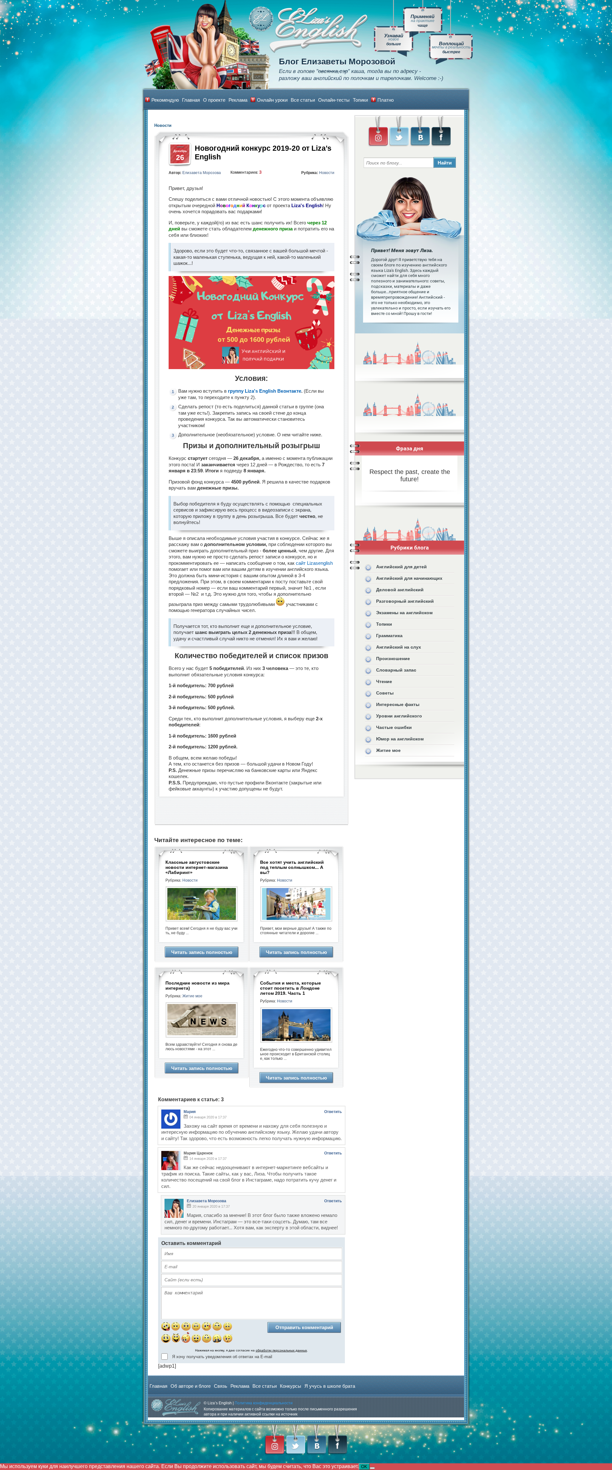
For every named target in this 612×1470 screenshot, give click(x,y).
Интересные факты (397, 704)
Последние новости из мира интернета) (197, 985)
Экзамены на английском (404, 612)
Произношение (393, 658)
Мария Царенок (198, 1153)
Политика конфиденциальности (264, 1403)
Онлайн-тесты (334, 100)
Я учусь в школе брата (329, 1386)
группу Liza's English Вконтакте (264, 391)
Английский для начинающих (409, 578)
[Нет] (372, 1468)
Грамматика (389, 635)
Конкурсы (290, 1386)
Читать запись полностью (201, 952)
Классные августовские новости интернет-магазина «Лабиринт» (196, 867)
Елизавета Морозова (201, 173)
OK (364, 1466)
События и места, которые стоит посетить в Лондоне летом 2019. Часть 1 (290, 988)
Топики (360, 100)
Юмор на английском (400, 738)
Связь (220, 1386)
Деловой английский (400, 589)
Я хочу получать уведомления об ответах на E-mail (222, 1356)
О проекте (214, 100)
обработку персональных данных (281, 1350)
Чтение (384, 681)
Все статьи (303, 100)
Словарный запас (396, 670)
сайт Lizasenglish (314, 563)
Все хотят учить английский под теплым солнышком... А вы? (292, 867)
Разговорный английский (405, 601)
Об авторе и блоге (191, 1386)
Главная (191, 100)
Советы (385, 692)
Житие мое (192, 996)
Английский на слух (398, 647)
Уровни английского (399, 715)
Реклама (238, 100)
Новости (326, 173)
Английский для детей (401, 566)
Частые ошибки (394, 727)
